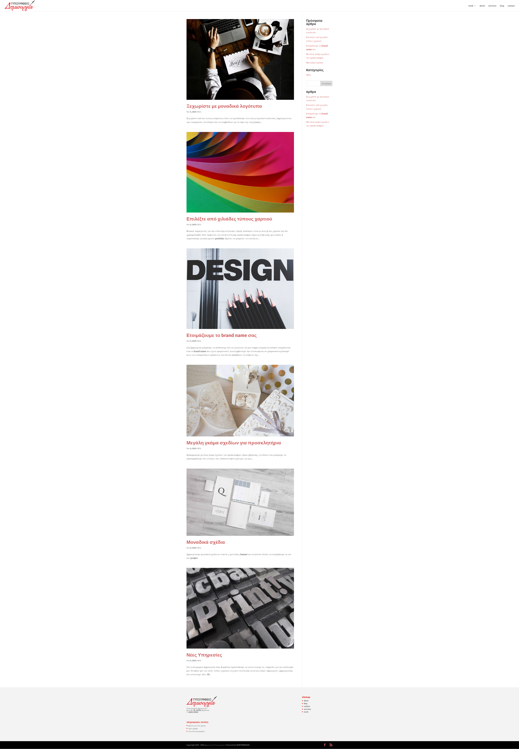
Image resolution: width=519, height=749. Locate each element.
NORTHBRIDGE (243, 745)
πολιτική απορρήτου (196, 731)
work (470, 6)
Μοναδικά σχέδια (206, 542)
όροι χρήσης (193, 728)
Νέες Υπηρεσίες (204, 655)
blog (502, 6)
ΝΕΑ (199, 111)
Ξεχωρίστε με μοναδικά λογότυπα (224, 106)
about (482, 6)
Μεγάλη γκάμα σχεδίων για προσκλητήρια (234, 443)
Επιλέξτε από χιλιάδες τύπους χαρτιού (229, 219)
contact (511, 6)
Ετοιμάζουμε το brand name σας (222, 335)
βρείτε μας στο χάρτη (197, 725)
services (492, 6)
